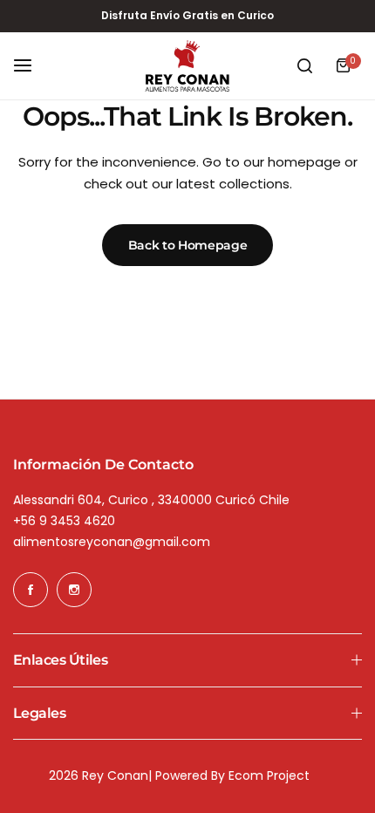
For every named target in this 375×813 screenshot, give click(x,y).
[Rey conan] (187, 66)
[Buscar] (304, 65)
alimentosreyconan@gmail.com (111, 541)
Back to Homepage (188, 245)
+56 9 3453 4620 (64, 520)
